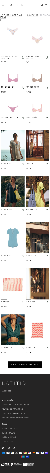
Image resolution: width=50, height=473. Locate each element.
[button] (3, 5)
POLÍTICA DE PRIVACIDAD (12, 409)
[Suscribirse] (45, 391)
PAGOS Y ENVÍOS (9, 437)
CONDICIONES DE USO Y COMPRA (16, 405)
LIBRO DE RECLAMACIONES (13, 413)
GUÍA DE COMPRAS (10, 429)
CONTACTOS (7, 441)
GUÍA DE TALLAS (8, 433)
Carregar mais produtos (25, 365)
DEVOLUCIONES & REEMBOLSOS (15, 417)
